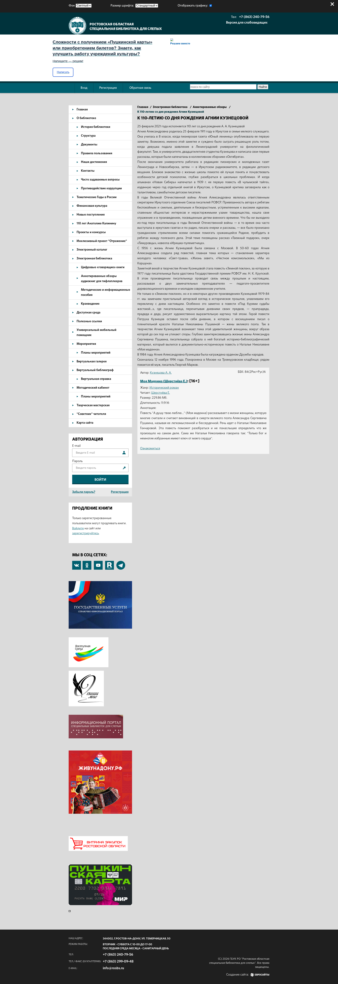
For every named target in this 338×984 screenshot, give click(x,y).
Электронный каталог (92, 249)
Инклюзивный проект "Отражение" (102, 241)
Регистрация (108, 87)
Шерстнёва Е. (160, 392)
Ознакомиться (150, 448)
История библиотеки (95, 127)
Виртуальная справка (96, 379)
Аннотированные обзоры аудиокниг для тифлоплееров (101, 279)
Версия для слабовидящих (247, 22)
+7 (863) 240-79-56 (254, 17)
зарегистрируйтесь (85, 533)
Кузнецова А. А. (161, 372)
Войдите (78, 528)
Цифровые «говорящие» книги (102, 267)
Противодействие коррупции (101, 188)
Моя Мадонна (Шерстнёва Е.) (163, 381)
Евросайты (262, 975)
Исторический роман (164, 387)
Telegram (120, 563)
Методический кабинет (93, 387)
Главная (82, 109)
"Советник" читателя (91, 414)
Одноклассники (87, 563)
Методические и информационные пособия (105, 292)
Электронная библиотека (94, 258)
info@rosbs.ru (113, 968)
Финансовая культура (92, 205)
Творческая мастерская (93, 405)
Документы (89, 144)
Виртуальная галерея (92, 361)
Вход (84, 87)
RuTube (109, 563)
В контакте (76, 566)
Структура (88, 135)
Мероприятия (86, 343)
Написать (63, 72)
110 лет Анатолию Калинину (96, 223)
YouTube (98, 563)
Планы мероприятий (95, 352)
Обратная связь (140, 87)
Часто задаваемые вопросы (100, 179)
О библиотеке (86, 118)
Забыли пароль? (83, 492)
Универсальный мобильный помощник (96, 332)
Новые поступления (91, 214)
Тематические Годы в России (97, 197)
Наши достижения (94, 162)
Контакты (88, 170)
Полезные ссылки (89, 321)
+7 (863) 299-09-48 (118, 961)
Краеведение (90, 303)
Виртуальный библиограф (95, 370)
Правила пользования (96, 153)
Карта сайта (85, 422)
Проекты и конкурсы (91, 232)
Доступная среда (88, 312)
